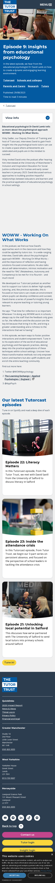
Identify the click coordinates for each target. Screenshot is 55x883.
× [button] (52, 855)
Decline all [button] (40, 875)
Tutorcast (8, 80)
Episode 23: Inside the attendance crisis (24, 543)
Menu (44, 4)
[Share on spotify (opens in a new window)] (37, 818)
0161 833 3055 (8, 749)
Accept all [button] (14, 875)
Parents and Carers (14, 86)
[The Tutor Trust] (10, 6)
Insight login (27, 850)
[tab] (9, 105)
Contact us (27, 834)
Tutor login (27, 842)
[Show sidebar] (48, 118)
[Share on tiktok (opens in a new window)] (29, 818)
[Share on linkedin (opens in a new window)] (21, 818)
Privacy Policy (8, 715)
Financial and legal (11, 719)
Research (33, 86)
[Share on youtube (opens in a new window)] (5, 818)
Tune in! (9, 662)
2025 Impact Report (12, 705)
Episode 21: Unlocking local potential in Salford (26, 626)
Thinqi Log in (8, 712)
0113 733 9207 (8, 778)
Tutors (45, 86)
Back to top (9, 826)
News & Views (9, 709)
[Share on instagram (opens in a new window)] (13, 818)
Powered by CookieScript (12, 880)
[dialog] (27, 867)
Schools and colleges (29, 80)
